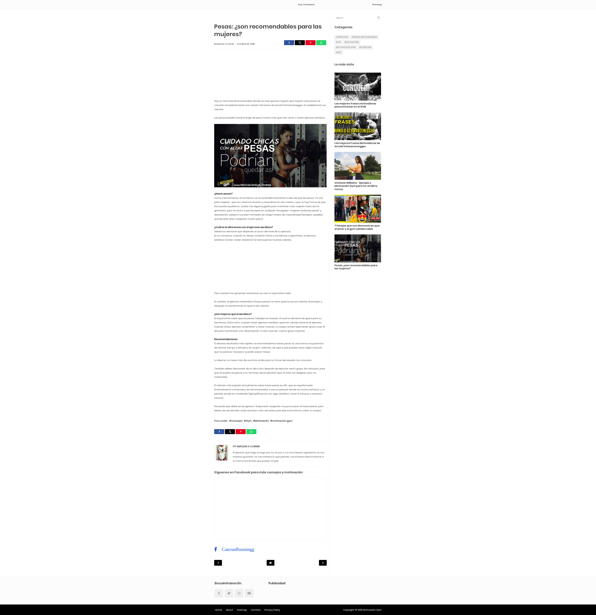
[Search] (378, 17)
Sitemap (242, 609)
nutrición (365, 47)
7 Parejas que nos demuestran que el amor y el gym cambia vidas (357, 227)
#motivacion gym (281, 420)
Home (218, 609)
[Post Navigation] (270, 562)
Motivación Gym (372, 609)
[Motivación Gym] (227, 4)
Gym (338, 42)
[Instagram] (239, 593)
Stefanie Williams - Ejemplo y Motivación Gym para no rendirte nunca (355, 186)
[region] (270, 75)
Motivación (352, 42)
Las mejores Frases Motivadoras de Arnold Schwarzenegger (357, 145)
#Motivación (261, 420)
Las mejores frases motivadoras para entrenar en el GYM (355, 105)
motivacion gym (346, 47)
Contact (256, 609)
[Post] (357, 87)
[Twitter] (229, 593)
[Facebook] (219, 593)
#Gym (248, 420)
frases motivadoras (364, 37)
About (229, 609)
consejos (342, 37)
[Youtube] (249, 593)
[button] (289, 42)
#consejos (236, 420)
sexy (338, 52)
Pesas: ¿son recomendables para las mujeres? (355, 267)
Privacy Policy (272, 609)
